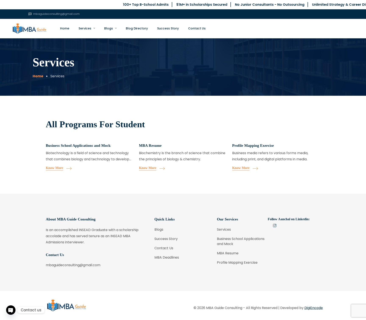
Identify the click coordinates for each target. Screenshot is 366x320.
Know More (54, 168)
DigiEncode (313, 307)
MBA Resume (150, 145)
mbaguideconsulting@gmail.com (56, 14)
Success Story (168, 28)
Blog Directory (137, 28)
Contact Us (197, 28)
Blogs (108, 28)
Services (85, 28)
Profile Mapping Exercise (253, 145)
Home (64, 28)
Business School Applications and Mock (78, 145)
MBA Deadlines (166, 257)
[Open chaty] (10, 310)
